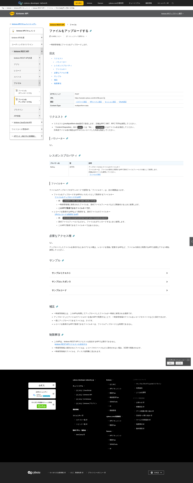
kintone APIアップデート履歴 (171, 13)
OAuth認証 (123, 102)
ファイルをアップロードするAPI (68, 197)
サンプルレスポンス (61, 281)
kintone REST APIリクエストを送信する (71, 344)
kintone (9, 8)
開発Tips (113, 393)
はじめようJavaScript (83, 390)
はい (170, 363)
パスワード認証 (81, 102)
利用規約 (139, 388)
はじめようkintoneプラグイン (86, 403)
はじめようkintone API (84, 395)
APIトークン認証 (96, 102)
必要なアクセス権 (61, 73)
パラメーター (61, 62)
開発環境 (113, 410)
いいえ (179, 363)
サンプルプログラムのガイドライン (148, 384)
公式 (40, 385)
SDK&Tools (113, 402)
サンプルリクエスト (61, 273)
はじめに (113, 384)
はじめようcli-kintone (83, 399)
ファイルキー (61, 69)
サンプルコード (59, 290)
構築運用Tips (114, 397)
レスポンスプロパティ (63, 66)
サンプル (57, 76)
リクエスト (58, 58)
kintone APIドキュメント (22, 8)
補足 (56, 80)
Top (3, 8)
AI (110, 406)
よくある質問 (141, 392)
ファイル (50, 8)
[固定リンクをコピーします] (90, 30)
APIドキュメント (116, 389)
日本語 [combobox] (158, 473)
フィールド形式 (95, 174)
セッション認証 (110, 102)
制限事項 (57, 83)
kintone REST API (39, 8)
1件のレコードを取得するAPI (66, 214)
